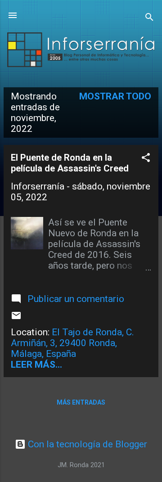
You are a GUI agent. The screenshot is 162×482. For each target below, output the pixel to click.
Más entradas (81, 402)
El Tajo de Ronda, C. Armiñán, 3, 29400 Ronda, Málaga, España (72, 343)
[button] (145, 158)
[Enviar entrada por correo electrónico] (16, 317)
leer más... (36, 364)
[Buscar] (149, 18)
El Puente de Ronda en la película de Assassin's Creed (70, 163)
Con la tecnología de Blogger (86, 444)
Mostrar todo (115, 96)
